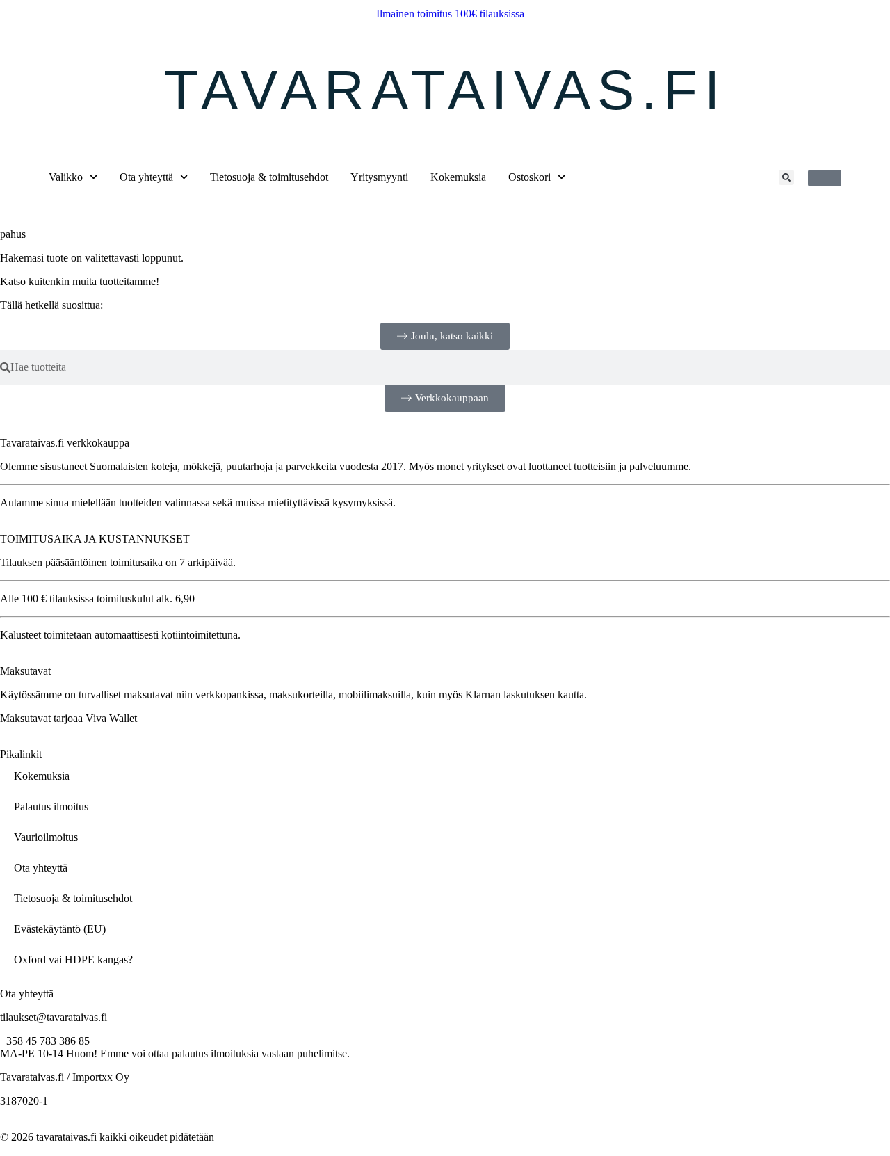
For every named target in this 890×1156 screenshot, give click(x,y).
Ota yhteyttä (146, 177)
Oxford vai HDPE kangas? (73, 959)
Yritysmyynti (379, 177)
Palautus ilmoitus (51, 806)
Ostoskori (529, 177)
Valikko (66, 177)
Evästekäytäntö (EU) (60, 929)
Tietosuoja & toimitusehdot (269, 177)
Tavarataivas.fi (445, 90)
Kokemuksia (458, 177)
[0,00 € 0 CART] (824, 178)
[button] (786, 177)
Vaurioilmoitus (46, 837)
